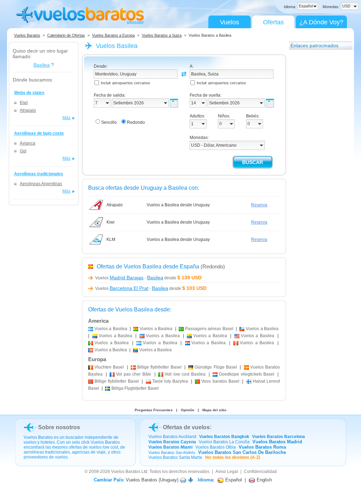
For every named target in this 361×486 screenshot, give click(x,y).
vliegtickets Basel (246, 374)
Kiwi (24, 102)
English (263, 479)
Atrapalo (28, 110)
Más (66, 117)
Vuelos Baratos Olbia (215, 447)
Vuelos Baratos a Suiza (162, 35)
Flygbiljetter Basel (135, 388)
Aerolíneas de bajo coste (39, 133)
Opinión (187, 410)
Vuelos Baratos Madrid (277, 441)
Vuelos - (129, 277)
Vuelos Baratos (27, 35)
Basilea (41, 65)
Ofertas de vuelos (186, 427)
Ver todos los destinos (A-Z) (232, 457)
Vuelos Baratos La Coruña (224, 441)
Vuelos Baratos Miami (170, 447)
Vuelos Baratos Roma (262, 447)
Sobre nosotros (59, 427)
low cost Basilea (185, 374)
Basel (109, 367)
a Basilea (110, 328)
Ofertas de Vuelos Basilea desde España (148, 266)
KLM (110, 239)
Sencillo (109, 122)
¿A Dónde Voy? (321, 22)
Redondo (136, 122)
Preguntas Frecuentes (154, 410)
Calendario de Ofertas (66, 35)
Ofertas (273, 22)
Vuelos (229, 22)
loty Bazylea (170, 381)
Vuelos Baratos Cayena (172, 441)
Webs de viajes (29, 92)
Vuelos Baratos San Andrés (171, 452)
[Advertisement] (317, 160)
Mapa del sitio (214, 410)
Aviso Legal (226, 471)
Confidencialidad (260, 471)
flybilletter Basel (159, 367)
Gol (23, 150)
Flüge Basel (216, 367)
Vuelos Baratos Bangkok (224, 436)
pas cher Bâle (133, 374)
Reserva (259, 204)
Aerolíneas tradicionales (38, 173)
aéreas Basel (209, 328)
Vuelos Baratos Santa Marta (175, 457)
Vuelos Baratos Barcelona (278, 436)
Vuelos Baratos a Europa (113, 35)
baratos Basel (220, 381)
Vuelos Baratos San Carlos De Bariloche (242, 452)
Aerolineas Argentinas (41, 183)
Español (233, 479)
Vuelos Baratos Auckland (172, 436)
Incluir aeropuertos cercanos (125, 83)
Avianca (27, 143)
